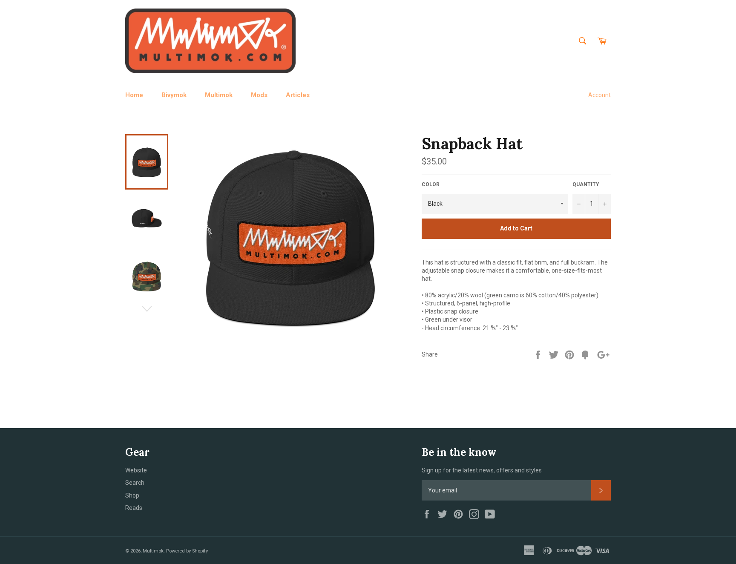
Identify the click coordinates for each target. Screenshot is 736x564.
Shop (132, 495)
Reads (133, 507)
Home (134, 95)
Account (599, 95)
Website (136, 470)
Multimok (219, 95)
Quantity (585, 184)
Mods (259, 95)
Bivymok (174, 95)
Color (431, 184)
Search (134, 482)
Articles (298, 95)
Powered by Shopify (187, 551)
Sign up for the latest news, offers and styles (482, 470)
